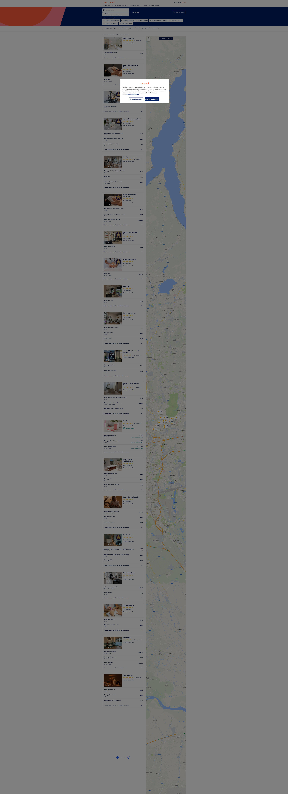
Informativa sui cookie (132, 94)
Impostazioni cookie (136, 99)
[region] (144, 91)
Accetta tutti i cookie (151, 99)
